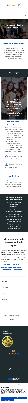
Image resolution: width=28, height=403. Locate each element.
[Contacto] (26, 11)
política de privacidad (14, 315)
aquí (19, 228)
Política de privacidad (22, 384)
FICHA (12, 184)
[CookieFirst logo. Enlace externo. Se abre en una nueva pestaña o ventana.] (1, 386)
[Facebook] (22, 11)
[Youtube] (24, 11)
